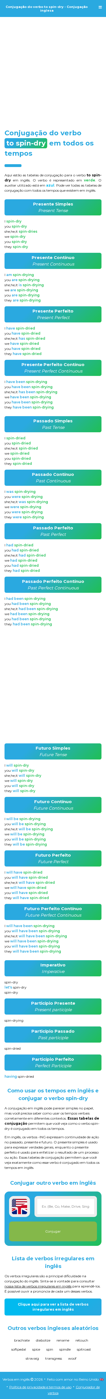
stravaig (32, 1358)
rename (63, 1340)
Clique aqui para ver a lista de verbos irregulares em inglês (53, 1307)
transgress (53, 1358)
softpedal (18, 1349)
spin (49, 1349)
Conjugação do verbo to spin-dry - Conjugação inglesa (47, 8)
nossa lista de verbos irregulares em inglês (38, 1286)
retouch (81, 1340)
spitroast (84, 1349)
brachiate (22, 1340)
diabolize (43, 1340)
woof (72, 1358)
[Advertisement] (53, 68)
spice (36, 1349)
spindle (65, 1349)
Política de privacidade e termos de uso (40, 1387)
